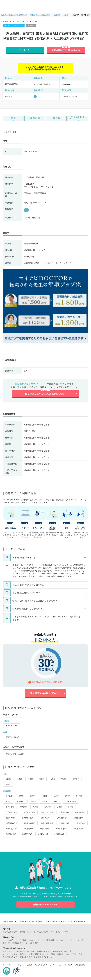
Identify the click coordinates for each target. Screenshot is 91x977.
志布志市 (23, 807)
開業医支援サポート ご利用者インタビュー (37, 957)
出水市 (56, 796)
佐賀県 (19, 779)
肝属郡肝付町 (78, 818)
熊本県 (41, 779)
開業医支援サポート (41, 954)
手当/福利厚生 (77, 118)
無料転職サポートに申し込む (45, 904)
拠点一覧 (6, 943)
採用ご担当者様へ (8, 921)
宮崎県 (63, 779)
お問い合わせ (56, 921)
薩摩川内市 (21, 801)
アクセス (37, 965)
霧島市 (56, 801)
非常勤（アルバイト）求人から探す (34, 932)
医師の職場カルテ (10, 957)
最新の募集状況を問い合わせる (66, 50)
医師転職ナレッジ (44, 951)
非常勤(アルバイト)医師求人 (40, 15)
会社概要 (29, 965)
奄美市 (35, 807)
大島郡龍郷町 (28, 829)
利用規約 (21, 921)
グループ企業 (67, 965)
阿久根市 (44, 796)
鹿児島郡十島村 (29, 812)
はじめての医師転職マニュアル (50, 940)
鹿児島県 (57, 15)
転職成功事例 (17, 943)
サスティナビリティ (49, 965)
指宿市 (67, 796)
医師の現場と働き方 (61, 951)
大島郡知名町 (43, 834)
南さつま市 (10, 807)
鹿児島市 (9, 796)
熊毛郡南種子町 (29, 823)
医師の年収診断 (57, 954)
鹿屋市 (20, 796)
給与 (13, 118)
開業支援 (81, 921)
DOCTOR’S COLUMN (25, 951)
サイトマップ (69, 921)
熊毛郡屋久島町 (47, 823)
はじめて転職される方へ (26, 940)
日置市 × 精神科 (12, 725)
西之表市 (79, 796)
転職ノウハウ (8, 951)
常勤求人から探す (10, 932)
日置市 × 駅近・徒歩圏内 (15, 754)
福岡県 (8, 779)
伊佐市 (59, 807)
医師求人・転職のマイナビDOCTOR (14, 15)
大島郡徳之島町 (61, 829)
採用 (59, 965)
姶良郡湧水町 (80, 812)
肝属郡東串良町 (27, 818)
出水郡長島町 (64, 812)
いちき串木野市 (70, 801)
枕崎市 (32, 796)
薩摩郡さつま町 (47, 812)
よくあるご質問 (32, 943)
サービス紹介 (8, 940)
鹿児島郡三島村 (11, 812)
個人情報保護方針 (80, 965)
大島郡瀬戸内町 (11, 829)
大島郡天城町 (78, 829)
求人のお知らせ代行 (74, 954)
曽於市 (44, 801)
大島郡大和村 (64, 823)
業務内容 (35, 118)
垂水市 (8, 801)
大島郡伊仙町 (11, 834)
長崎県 (30, 779)
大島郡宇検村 (80, 823)
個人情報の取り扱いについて (38, 921)
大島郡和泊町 (27, 834)
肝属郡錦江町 (45, 818)
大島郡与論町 (59, 834)
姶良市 (70, 807)
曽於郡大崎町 (11, 818)
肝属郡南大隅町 (61, 818)
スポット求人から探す (59, 932)
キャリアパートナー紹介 (75, 940)
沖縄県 (8, 784)
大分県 (52, 779)
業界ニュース (25, 954)
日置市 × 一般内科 (12, 737)
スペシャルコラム (10, 954)
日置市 (66, 15)
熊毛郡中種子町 (11, 823)
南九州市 (47, 807)
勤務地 (57, 118)
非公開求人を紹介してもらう (45, 693)
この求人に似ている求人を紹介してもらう (47, 394)
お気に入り (27, 50)
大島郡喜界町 (45, 829)
